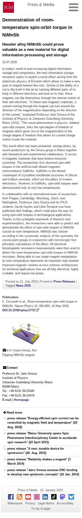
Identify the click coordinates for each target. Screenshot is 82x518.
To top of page (40, 508)
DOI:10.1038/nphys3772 (18, 310)
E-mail (6, 399)
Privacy (30, 503)
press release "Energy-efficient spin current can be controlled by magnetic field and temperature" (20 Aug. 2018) (43, 423)
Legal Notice (46, 503)
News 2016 (23, 285)
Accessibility (65, 503)
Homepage (21, 399)
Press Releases (64, 281)
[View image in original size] (24, 332)
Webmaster (15, 503)
